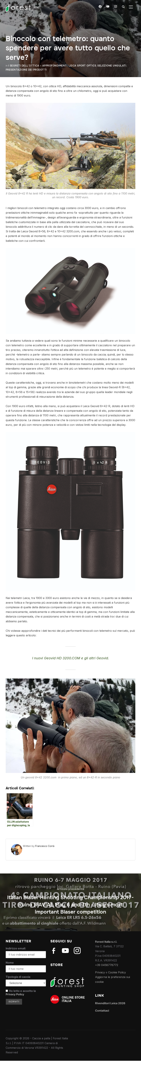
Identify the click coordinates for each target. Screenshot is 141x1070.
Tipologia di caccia (18, 977)
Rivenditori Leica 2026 (110, 1003)
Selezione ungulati (111, 65)
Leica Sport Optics (82, 65)
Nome (10, 962)
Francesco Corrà (44, 846)
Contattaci (102, 1010)
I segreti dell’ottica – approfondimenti (38, 65)
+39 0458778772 (106, 965)
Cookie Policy (117, 972)
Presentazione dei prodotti (26, 69)
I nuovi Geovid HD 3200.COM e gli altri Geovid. (70, 658)
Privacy (100, 972)
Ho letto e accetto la (21, 992)
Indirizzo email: (16, 948)
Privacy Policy (15, 994)
